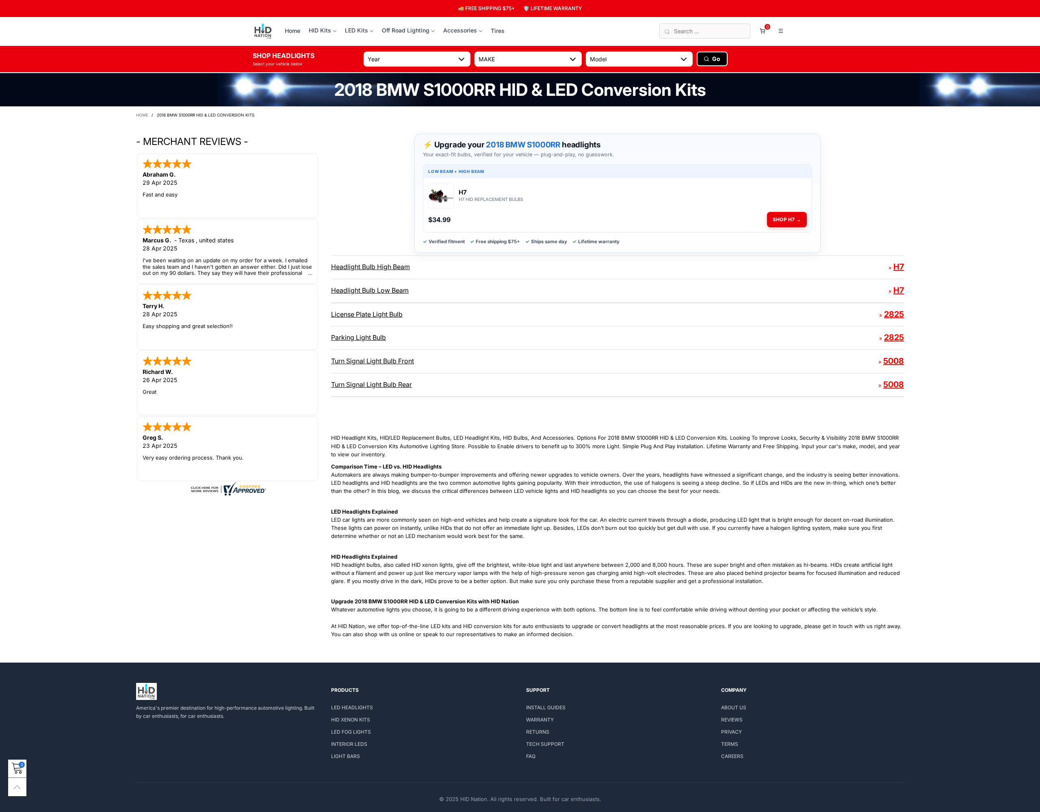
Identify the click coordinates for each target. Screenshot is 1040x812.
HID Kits (320, 30)
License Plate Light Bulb (367, 314)
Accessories (460, 30)
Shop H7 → (787, 219)
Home (292, 30)
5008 (893, 361)
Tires (498, 30)
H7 (898, 267)
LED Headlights (352, 707)
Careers (732, 756)
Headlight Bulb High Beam (370, 267)
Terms (729, 744)
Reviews (732, 720)
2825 (894, 314)
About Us (733, 707)
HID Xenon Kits (350, 720)
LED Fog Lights (351, 732)
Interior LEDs (349, 744)
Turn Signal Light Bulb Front (372, 361)
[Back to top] (17, 787)
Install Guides (546, 707)
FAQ (530, 756)
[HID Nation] (263, 31)
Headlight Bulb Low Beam (370, 290)
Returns (537, 732)
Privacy (731, 732)
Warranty (540, 720)
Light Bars (345, 756)
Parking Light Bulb (358, 337)
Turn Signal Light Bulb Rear (371, 384)
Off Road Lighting (405, 30)
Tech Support (545, 744)
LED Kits (356, 30)
